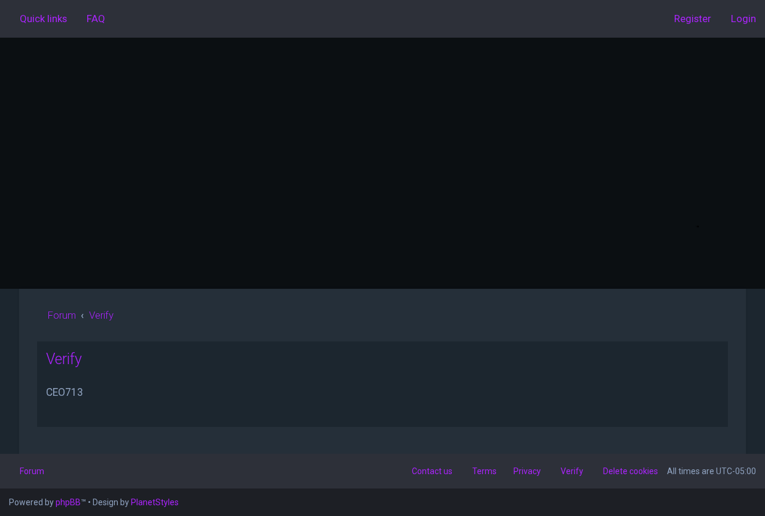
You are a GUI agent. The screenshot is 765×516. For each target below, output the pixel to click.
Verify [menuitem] (572, 471)
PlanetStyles (155, 502)
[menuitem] (90, 18)
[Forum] (382, 148)
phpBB (68, 502)
